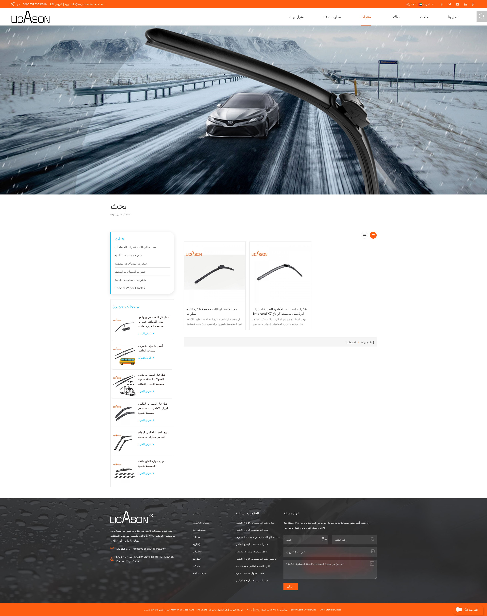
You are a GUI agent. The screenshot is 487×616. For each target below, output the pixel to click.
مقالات (395, 17)
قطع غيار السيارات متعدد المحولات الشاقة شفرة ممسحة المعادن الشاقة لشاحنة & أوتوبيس (152, 379)
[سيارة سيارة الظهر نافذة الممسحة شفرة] (124, 471)
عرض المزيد (144, 333)
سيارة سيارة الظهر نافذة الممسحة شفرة (151, 463)
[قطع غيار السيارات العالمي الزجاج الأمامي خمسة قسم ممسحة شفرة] (124, 413)
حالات (424, 17)
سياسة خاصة (199, 573)
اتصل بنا (453, 17)
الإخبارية (197, 544)
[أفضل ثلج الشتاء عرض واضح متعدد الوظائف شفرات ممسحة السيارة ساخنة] (124, 327)
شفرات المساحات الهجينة (130, 271)
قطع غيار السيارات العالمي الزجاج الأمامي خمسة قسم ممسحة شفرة (153, 408)
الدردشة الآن (471, 609)
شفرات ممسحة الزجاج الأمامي (252, 529)
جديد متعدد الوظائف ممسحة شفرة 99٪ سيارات (212, 311)
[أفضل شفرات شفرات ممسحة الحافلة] (124, 356)
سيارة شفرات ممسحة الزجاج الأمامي (255, 522)
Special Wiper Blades (130, 288)
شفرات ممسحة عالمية (128, 255)
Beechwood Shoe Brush (303, 609)
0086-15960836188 (35, 4)
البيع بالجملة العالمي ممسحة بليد (253, 565)
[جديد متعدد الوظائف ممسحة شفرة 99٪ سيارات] (214, 272)
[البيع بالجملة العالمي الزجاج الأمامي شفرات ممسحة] (124, 442)
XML (249, 609)
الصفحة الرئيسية (201, 522)
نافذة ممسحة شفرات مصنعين (251, 551)
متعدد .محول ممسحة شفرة (250, 573)
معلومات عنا (332, 17)
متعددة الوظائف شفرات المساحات (136, 247)
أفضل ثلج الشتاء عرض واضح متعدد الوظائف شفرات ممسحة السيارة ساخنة (154, 321)
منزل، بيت (296, 17)
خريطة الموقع (236, 609)
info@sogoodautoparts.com (88, 4)
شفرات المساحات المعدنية (131, 263)
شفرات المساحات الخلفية (130, 279)
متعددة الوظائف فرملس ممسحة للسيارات (258, 537)
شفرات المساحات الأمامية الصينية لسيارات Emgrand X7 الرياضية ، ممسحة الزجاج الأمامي (279, 311)
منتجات (366, 17)
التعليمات (197, 551)
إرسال (290, 586)
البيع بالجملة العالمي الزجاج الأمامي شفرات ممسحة (153, 434)
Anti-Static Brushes (330, 609)
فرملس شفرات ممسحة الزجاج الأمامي (256, 558)
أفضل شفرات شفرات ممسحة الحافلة (150, 348)
